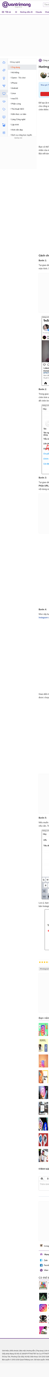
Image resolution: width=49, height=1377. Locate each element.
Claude (39, 12)
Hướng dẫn (31, 1351)
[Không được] (40, 962)
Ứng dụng (39, 1351)
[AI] (4, 62)
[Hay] (47, 962)
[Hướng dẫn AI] (4, 78)
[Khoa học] (4, 133)
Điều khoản (14, 1351)
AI (16, 12)
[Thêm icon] (41, 1178)
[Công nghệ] (4, 94)
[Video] (4, 117)
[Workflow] (4, 86)
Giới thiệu (5, 1351)
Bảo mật (22, 1351)
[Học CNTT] (4, 101)
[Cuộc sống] (4, 125)
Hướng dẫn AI (26, 12)
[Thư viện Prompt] (4, 70)
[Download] (4, 109)
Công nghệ (15, 62)
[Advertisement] (18, 155)
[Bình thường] (44, 962)
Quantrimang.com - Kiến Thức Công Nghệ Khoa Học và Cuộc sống (17, 4)
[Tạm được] (42, 962)
